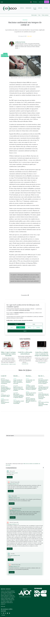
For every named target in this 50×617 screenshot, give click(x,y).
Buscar (36, 1)
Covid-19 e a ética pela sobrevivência (25, 353)
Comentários (24, 295)
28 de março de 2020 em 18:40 (14, 555)
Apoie (46, 2)
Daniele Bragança (5, 364)
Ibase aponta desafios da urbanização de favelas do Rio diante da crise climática (43, 381)
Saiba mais (3, 606)
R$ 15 (12, 327)
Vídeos (5, 348)
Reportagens (28, 8)
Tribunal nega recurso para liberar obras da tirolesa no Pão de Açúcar (43, 388)
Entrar (3, 615)
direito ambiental (4, 54)
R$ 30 (20, 327)
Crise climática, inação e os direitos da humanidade (18, 402)
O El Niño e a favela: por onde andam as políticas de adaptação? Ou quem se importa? (31, 387)
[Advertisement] (25, 422)
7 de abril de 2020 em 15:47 (14, 566)
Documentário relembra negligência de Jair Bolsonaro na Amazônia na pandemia (6, 389)
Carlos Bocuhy (25, 363)
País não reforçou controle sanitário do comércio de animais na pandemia (6, 381)
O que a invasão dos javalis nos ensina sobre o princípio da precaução (17, 381)
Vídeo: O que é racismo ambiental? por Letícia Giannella (8, 353)
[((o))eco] (10, 8)
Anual (34, 324)
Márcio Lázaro (12, 364)
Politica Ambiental (45, 15)
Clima (39, 15)
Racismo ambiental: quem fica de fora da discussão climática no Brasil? (31, 400)
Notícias (22, 8)
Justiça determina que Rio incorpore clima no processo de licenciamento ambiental (43, 396)
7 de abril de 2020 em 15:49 (13, 483)
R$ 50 (29, 327)
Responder (10, 477)
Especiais (40, 8)
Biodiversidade (34, 15)
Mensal (16, 324)
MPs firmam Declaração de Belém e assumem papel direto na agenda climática (18, 395)
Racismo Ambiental (5, 56)
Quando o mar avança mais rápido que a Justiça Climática (31, 394)
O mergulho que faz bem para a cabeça (5, 395)
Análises (22, 348)
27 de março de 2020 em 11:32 (13, 524)
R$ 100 (38, 327)
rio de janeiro (41, 376)
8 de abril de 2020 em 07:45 (15, 510)
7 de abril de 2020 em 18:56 (14, 497)
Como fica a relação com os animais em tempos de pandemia (42, 353)
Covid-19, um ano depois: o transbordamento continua (5, 401)
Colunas (46, 8)
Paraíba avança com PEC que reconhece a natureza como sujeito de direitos (18, 388)
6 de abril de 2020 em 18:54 (12, 472)
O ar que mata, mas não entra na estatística (30, 381)
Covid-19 (5, 53)
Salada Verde (34, 8)
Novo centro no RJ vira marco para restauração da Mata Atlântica (43, 403)
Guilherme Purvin (20, 42)
